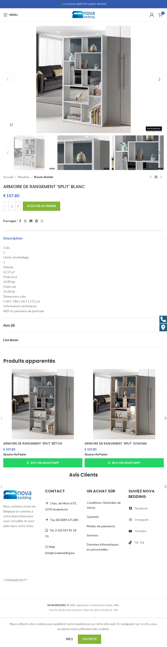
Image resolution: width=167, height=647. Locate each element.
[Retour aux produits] (156, 177)
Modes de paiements (101, 526)
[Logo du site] (83, 14)
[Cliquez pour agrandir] (11, 125)
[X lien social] (25, 221)
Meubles (24, 177)
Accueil (8, 177)
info (69, 639)
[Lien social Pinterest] (36, 221)
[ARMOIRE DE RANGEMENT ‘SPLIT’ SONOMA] (124, 404)
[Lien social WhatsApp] (42, 221)
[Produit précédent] (150, 177)
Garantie (93, 517)
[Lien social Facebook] (20, 221)
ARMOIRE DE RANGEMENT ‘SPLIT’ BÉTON (32, 443)
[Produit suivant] (161, 177)
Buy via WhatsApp (45, 463)
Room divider (43, 177)
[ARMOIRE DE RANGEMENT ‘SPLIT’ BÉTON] (42, 404)
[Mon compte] (151, 14)
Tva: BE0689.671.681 (64, 520)
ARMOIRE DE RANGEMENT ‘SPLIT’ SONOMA (116, 443)
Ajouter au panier (41, 206)
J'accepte (89, 639)
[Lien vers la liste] (146, 508)
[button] (7, 79)
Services (92, 535)
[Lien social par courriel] (31, 221)
